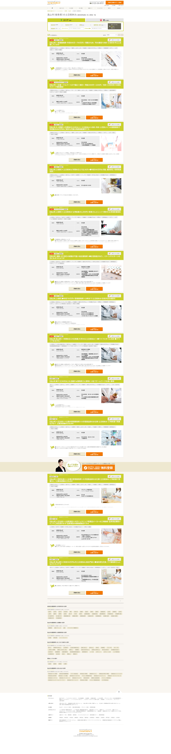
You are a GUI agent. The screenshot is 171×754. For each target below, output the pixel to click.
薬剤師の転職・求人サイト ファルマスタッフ (55, 11)
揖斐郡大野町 (75, 616)
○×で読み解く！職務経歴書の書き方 (81, 709)
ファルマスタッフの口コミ (71, 698)
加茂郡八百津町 (114, 616)
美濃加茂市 (103, 611)
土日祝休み (66, 647)
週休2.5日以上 (84, 647)
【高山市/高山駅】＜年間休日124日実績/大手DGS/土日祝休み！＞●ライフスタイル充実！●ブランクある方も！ (84, 340)
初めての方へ (62, 698)
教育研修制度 (101, 714)
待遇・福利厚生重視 (76, 707)
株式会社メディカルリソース (65, 721)
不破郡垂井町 (110, 613)
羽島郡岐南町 (87, 613)
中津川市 (76, 611)
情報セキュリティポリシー (64, 699)
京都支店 (97, 717)
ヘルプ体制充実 (116, 651)
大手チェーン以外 (107, 651)
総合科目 (58, 654)
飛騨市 (60, 613)
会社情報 (87, 698)
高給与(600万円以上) (85, 649)
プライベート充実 (84, 707)
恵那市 (97, 611)
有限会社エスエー (93, 673)
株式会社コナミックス (77, 678)
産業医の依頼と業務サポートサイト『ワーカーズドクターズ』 (89, 720)
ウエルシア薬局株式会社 (87, 675)
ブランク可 (109, 647)
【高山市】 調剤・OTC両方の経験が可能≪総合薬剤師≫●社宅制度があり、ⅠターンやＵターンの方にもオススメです (84, 257)
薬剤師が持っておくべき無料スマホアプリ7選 (112, 711)
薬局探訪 (99, 711)
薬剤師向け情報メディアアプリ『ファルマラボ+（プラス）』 (70, 712)
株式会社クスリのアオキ (75, 675)
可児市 (120, 611)
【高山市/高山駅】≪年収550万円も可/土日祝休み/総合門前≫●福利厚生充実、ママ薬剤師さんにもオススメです (85, 563)
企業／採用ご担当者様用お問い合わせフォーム (68, 704)
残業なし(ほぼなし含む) (62, 649)
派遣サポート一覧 (62, 714)
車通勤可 (77, 649)
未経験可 (103, 647)
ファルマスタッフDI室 (70, 711)
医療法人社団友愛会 (95, 678)
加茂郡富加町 (98, 616)
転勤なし (71, 649)
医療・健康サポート (93, 714)
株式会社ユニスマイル (52, 678)
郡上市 (70, 613)
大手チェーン (98, 651)
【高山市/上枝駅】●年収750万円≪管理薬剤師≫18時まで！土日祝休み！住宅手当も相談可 (82, 298)
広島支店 (112, 717)
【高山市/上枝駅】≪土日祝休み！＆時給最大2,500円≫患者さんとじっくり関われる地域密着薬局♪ (85, 213)
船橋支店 (76, 717)
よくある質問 (100, 698)
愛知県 (60, 663)
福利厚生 (74, 714)
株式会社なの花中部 (52, 675)
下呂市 (75, 613)
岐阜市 (49, 611)
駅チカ (49, 647)
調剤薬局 (50, 628)
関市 (71, 611)
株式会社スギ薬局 (83, 673)
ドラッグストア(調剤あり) (73, 628)
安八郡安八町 (58, 616)
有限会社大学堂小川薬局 (104, 673)
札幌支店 (61, 717)
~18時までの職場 (51, 649)
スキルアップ (62, 711)
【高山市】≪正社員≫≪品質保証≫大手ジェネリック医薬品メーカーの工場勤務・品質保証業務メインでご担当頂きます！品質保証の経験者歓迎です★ (85, 522)
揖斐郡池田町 (83, 616)
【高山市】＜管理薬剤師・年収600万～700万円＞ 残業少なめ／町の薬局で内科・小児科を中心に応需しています (85, 43)
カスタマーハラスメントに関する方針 (91, 699)
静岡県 (55, 663)
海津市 (80, 613)
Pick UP (60, 707)
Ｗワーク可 (116, 647)
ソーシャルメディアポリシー (77, 699)
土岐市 (109, 611)
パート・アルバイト (63, 637)
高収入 (63, 654)
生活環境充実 (51, 654)
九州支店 (118, 717)
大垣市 (55, 611)
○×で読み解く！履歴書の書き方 (65, 709)
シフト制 (92, 651)
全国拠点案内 (93, 698)
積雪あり (75, 654)
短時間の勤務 (92, 707)
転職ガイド (102, 709)
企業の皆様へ (106, 5)
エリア (67, 20)
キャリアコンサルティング (83, 714)
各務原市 (114, 611)
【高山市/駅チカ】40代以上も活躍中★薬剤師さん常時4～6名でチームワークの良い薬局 (81, 381)
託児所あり (50, 651)
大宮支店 (71, 717)
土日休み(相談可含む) (74, 647)
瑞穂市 (55, 613)
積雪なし (69, 654)
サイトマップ (116, 699)
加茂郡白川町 (51, 618)
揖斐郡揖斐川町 (67, 616)
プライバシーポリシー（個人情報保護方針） (113, 698)
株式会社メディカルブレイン (99, 675)
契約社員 (55, 637)
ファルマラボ (108, 709)
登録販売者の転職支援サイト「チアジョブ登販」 (112, 720)
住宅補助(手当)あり (115, 649)
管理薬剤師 (57, 651)
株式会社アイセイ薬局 (52, 673)
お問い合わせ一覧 (62, 703)
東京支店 (81, 717)
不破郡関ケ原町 (118, 613)
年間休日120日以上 (57, 647)
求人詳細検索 (81, 698)
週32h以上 (91, 647)
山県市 (49, 613)
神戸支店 (107, 717)
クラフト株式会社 (74, 673)
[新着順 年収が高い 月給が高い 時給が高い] (111, 35)
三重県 (65, 663)
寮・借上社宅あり (105, 649)
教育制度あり (85, 651)
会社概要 (113, 5)
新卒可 (97, 647)
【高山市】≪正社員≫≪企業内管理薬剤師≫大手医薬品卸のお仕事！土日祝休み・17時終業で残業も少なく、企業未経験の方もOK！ (84, 422)
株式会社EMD (86, 678)
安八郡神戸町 (51, 616)
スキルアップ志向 (67, 707)
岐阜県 (66, 11)
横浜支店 (86, 717)
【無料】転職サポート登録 (114, 2)
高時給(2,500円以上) (96, 649)
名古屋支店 (92, 717)
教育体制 (69, 714)
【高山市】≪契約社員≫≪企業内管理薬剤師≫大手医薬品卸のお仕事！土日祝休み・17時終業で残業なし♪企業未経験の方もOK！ (84, 480)
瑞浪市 (86, 611)
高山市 (70, 11)
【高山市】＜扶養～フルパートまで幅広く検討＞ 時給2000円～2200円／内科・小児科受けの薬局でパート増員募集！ (85, 86)
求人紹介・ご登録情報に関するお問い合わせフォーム (109, 703)
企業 (64, 628)
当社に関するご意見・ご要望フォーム (90, 703)
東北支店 (66, 717)
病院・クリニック (57, 628)
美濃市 (81, 611)
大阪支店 (102, 717)
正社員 (49, 637)
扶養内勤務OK (65, 651)
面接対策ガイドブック (93, 709)
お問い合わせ (121, 5)
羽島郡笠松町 (94, 613)
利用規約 (102, 699)
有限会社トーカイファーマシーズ (114, 675)
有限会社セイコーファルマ (116, 673)
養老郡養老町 (102, 613)
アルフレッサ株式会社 (106, 678)
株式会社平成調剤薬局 (64, 673)
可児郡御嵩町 (58, 618)
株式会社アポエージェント (72, 680)
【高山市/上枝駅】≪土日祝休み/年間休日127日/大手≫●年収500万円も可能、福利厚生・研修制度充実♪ (85, 170)
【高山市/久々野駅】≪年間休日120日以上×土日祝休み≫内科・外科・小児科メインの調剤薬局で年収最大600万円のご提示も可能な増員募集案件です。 (84, 128)
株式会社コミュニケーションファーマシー (56, 680)
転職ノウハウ (115, 709)
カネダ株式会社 (105, 680)
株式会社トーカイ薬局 (63, 675)
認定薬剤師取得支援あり (75, 651)
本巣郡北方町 (90, 616)
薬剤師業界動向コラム (91, 711)
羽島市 (91, 611)
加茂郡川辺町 (106, 616)
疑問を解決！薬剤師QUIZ (81, 711)
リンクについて (109, 699)
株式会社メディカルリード (65, 678)
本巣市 (65, 613)
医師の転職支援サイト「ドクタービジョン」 (67, 720)
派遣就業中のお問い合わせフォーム (75, 703)
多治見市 (65, 611)
